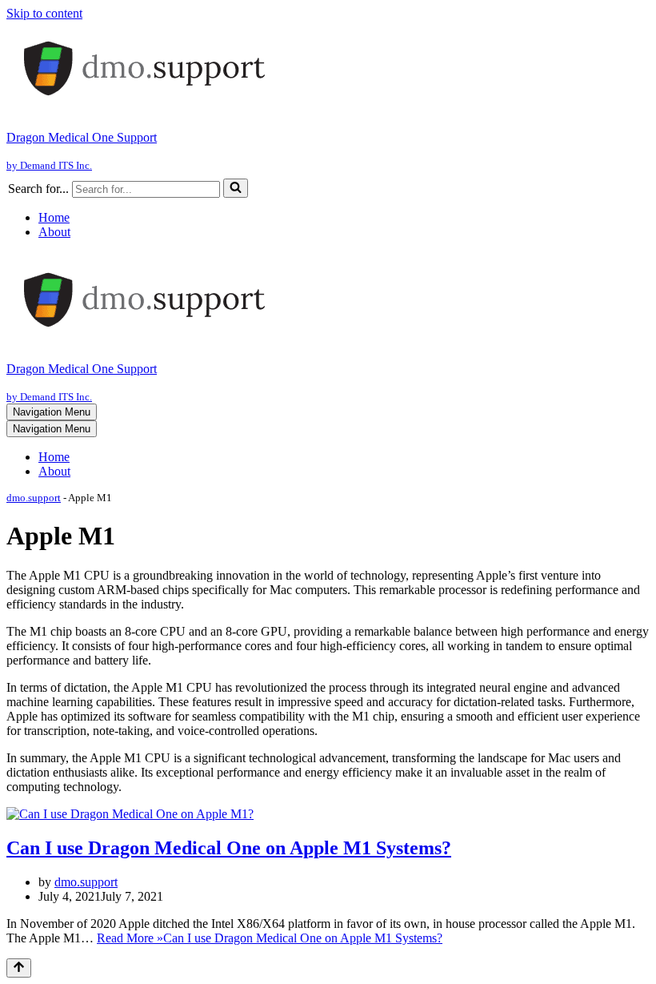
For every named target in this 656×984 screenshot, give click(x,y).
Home (54, 217)
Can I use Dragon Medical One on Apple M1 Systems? (228, 847)
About (54, 232)
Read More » (269, 938)
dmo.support (33, 498)
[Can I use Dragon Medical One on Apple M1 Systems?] (130, 814)
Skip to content (44, 13)
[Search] (235, 188)
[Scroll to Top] (18, 968)
